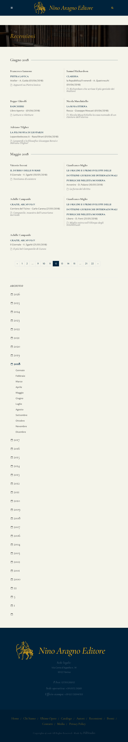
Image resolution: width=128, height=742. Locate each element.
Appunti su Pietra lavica (26, 85)
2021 (16, 337)
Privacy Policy (77, 724)
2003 (16, 553)
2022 (16, 329)
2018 (16, 364)
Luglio (19, 404)
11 (50, 263)
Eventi (110, 718)
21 (86, 263)
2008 (16, 518)
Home (15, 718)
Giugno (19, 398)
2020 (16, 346)
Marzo (19, 381)
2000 (16, 579)
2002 (16, 561)
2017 (16, 440)
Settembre (21, 415)
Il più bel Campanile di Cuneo (29, 248)
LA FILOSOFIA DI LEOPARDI (26, 132)
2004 (16, 544)
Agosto (19, 409)
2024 (16, 311)
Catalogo (66, 718)
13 (62, 263)
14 (68, 263)
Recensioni (95, 718)
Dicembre (21, 432)
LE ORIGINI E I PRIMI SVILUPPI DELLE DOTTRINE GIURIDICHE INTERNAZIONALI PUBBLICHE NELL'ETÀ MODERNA (91, 175)
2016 (16, 448)
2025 (16, 303)
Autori (80, 718)
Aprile (19, 387)
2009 (16, 509)
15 (74, 263)
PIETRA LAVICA (19, 76)
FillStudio (89, 733)
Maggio (20, 392)
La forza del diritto (79, 189)
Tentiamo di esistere (24, 179)
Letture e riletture (23, 115)
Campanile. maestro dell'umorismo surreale (31, 214)
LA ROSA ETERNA (76, 106)
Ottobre (20, 420)
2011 (16, 492)
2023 (16, 320)
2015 (16, 457)
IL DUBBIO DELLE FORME (25, 170)
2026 (16, 294)
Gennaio (20, 370)
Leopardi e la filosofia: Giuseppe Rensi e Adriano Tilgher (34, 142)
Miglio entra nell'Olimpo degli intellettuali (85, 224)
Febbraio (20, 376)
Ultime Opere (48, 718)
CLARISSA (72, 76)
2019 (16, 355)
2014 (16, 466)
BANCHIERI (17, 106)
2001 (16, 570)
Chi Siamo (29, 718)
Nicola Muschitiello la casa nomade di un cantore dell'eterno (91, 116)
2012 (16, 483)
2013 (16, 474)
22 (92, 263)
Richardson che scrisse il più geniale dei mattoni (90, 90)
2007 (16, 527)
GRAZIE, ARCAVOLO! (22, 204)
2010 (16, 501)
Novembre (21, 426)
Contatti (47, 724)
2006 (16, 535)
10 (44, 263)
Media (61, 724)
